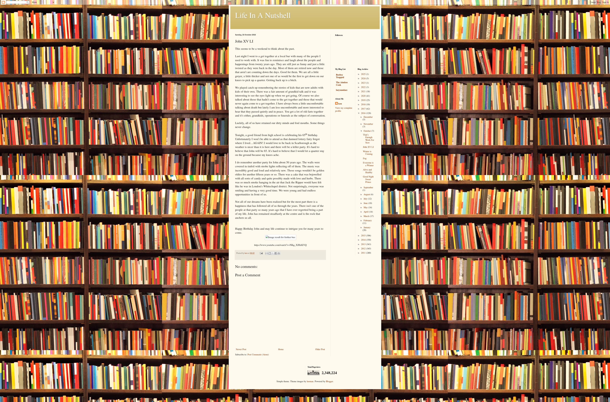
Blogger (329, 381)
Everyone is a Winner (368, 164)
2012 (363, 248)
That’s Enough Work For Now (368, 138)
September (368, 187)
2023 (363, 82)
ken (340, 103)
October (367, 130)
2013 (363, 244)
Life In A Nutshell (263, 15)
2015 (363, 235)
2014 (363, 239)
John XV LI (368, 146)
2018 (363, 104)
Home (281, 349)
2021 (363, 91)
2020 (363, 95)
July (366, 198)
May (366, 207)
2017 (363, 108)
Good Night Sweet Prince (368, 179)
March (367, 216)
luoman (310, 381)
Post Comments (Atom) (258, 354)
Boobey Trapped (340, 76)
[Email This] (266, 253)
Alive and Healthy (367, 171)
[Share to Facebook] (275, 253)
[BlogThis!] (269, 253)
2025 (363, 74)
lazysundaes (341, 90)
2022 (363, 87)
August (367, 194)
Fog (364, 158)
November (368, 123)
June (366, 203)
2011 (363, 252)
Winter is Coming (368, 153)
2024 (363, 78)
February (368, 220)
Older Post (320, 349)
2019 (363, 100)
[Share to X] (272, 253)
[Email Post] (261, 253)
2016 (363, 113)
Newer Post (241, 349)
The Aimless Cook (342, 83)
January (367, 227)
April (366, 211)
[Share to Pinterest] (278, 253)
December (368, 116)
